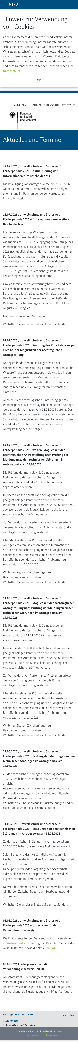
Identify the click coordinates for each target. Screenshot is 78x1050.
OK (39, 80)
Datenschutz (11, 71)
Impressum (51, 1035)
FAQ (53, 948)
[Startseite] (22, 120)
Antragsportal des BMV (18, 1014)
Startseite (12, 1021)
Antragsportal (16, 943)
